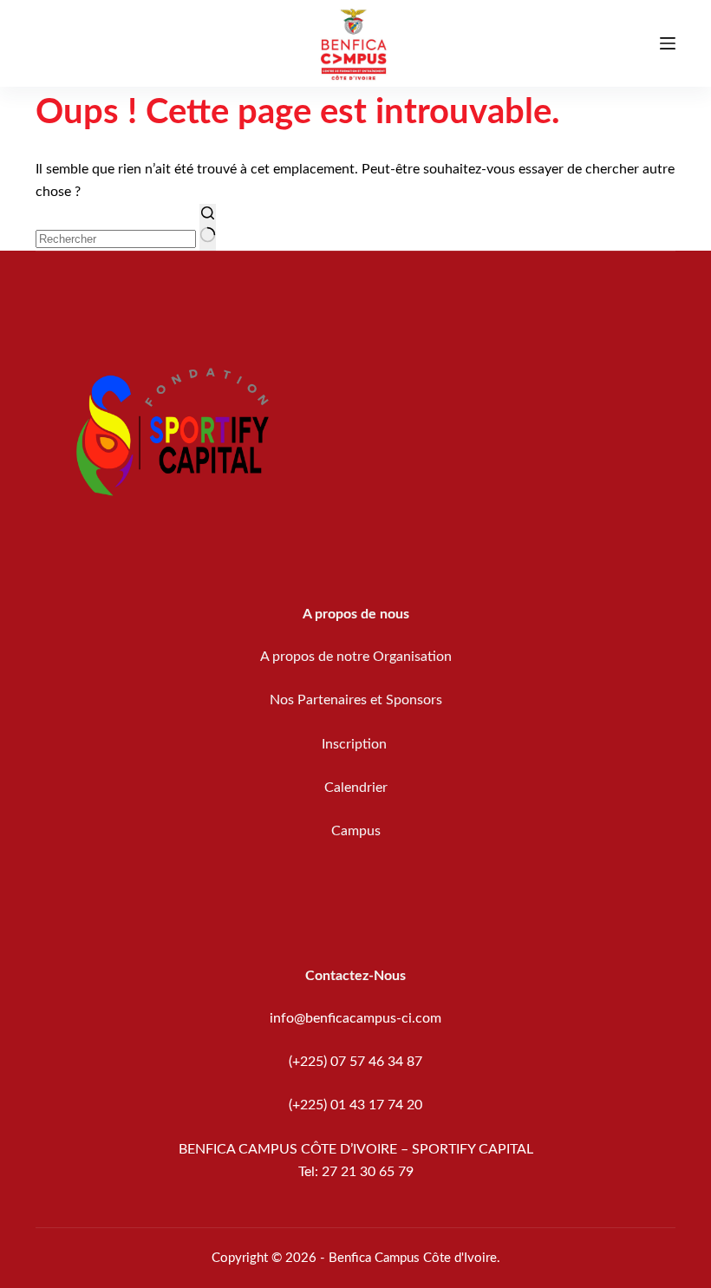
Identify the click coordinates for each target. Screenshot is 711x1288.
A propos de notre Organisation (356, 657)
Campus (356, 831)
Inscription (356, 744)
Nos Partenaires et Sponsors (356, 700)
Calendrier (356, 787)
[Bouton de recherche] (207, 227)
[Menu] (667, 43)
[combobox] (116, 239)
